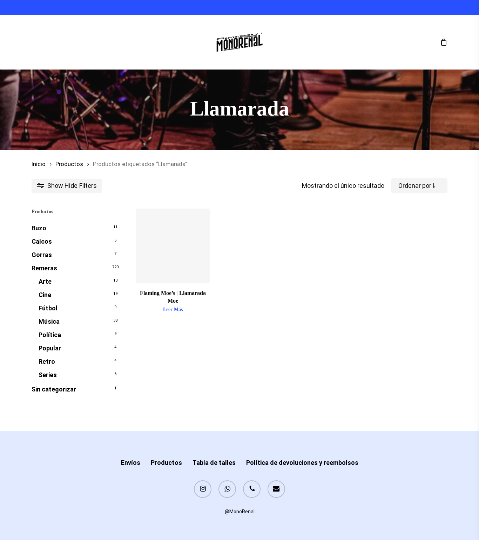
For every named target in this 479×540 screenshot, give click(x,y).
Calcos (42, 241)
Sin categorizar (54, 389)
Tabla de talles (214, 462)
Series (48, 374)
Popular (50, 348)
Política (50, 334)
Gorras (42, 254)
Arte (45, 281)
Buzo (39, 228)
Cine (45, 294)
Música (49, 321)
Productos (69, 164)
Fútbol (48, 308)
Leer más (173, 310)
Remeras (44, 268)
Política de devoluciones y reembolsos (302, 462)
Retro (47, 361)
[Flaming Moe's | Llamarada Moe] (173, 246)
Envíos (130, 462)
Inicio (39, 164)
